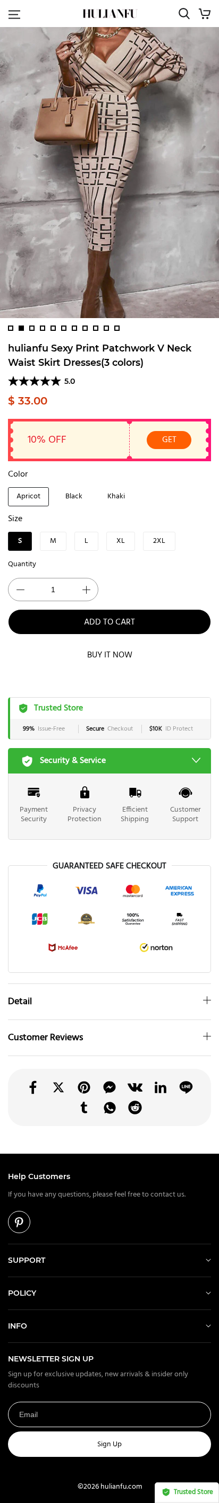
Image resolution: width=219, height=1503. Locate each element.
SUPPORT (26, 1260)
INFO (17, 1326)
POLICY (22, 1293)
